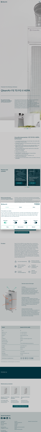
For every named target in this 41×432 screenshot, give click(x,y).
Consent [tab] (7, 207)
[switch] (15, 222)
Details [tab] (20, 207)
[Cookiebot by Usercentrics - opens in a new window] (35, 204)
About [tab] (34, 207)
